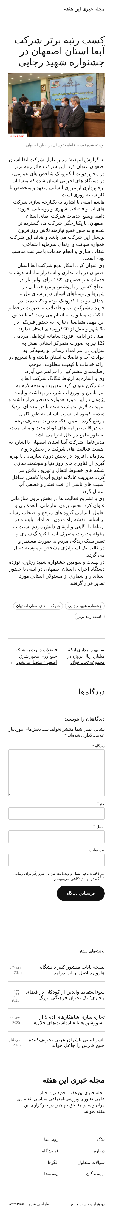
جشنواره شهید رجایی (85, 606)
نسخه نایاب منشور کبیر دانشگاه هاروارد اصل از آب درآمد (72, 969)
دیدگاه (98, 746)
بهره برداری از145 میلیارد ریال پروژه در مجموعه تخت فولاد (85, 656)
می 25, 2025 (15, 995)
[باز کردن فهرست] (11, 9)
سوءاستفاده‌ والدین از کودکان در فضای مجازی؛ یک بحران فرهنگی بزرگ (65, 994)
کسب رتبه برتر (90, 617)
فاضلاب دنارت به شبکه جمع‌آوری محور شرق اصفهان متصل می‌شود (36, 656)
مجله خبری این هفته (84, 9)
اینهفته (76, 159)
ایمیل (99, 827)
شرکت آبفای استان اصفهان (38, 606)
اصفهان (32, 145)
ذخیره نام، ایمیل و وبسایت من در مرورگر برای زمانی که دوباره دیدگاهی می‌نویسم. (56, 876)
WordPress (16, 1204)
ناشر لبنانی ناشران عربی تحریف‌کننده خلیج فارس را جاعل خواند (67, 1042)
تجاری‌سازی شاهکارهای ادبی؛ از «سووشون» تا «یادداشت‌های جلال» (69, 1019)
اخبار (44, 145)
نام (101, 803)
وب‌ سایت (97, 850)
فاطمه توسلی (64, 145)
